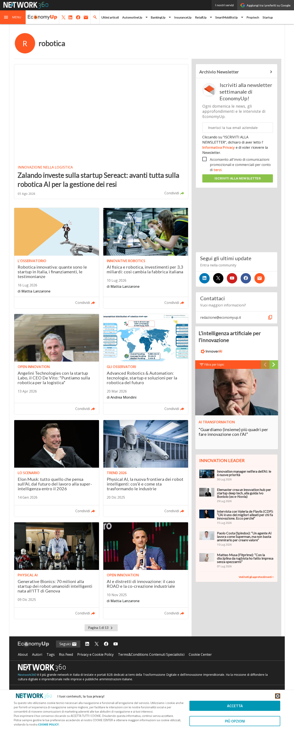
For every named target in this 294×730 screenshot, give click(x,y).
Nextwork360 (27, 674)
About (23, 654)
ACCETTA (235, 706)
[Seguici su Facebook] (246, 278)
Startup (268, 17)
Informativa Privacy (219, 147)
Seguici (65, 644)
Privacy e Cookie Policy (95, 654)
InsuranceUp (183, 17)
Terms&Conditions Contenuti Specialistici (151, 654)
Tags (50, 654)
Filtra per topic (214, 364)
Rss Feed (66, 654)
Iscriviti (238, 178)
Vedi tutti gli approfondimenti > (256, 576)
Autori (37, 654)
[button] (13, 17)
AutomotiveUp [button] (132, 17)
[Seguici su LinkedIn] (204, 278)
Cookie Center (200, 654)
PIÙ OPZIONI (235, 721)
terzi (217, 169)
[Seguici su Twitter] (218, 278)
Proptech (252, 17)
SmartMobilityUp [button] (226, 17)
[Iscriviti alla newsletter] (259, 278)
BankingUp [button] (158, 17)
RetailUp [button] (201, 17)
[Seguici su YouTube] (232, 278)
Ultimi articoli (110, 17)
